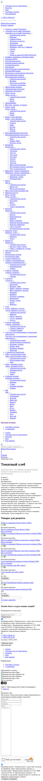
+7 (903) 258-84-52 (8, 18)
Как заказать (10, 441)
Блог (7, 10)
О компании (10, 429)
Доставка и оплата (12, 12)
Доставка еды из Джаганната (16, 6)
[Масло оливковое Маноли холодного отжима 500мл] (21, 533)
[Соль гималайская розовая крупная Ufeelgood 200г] (21, 555)
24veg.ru (6, 689)
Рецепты (8, 8)
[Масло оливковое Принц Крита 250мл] (16, 523)
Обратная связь (7, 643)
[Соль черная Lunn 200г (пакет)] (13, 565)
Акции (7, 433)
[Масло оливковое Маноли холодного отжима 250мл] (21, 544)
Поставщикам (10, 14)
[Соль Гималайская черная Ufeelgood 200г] (17, 583)
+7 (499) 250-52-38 (8, 637)
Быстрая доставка (8, 422)
